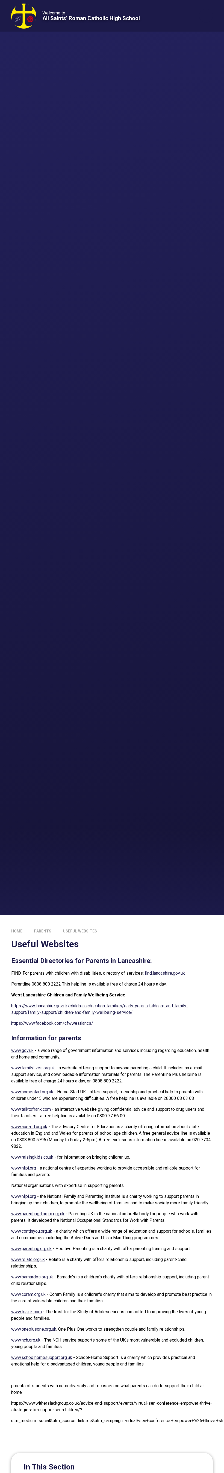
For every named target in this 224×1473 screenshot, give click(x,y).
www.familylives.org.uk (33, 1067)
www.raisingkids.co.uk (32, 1157)
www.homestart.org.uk (32, 1091)
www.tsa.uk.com (26, 1311)
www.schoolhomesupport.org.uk (41, 1357)
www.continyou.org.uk (31, 1231)
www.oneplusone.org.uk (33, 1329)
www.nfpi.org (23, 1168)
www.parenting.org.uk (31, 1248)
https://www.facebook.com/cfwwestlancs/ (52, 1023)
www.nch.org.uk (25, 1340)
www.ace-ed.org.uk (29, 1126)
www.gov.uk (22, 1050)
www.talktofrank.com (31, 1109)
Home (16, 931)
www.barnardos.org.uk (32, 1276)
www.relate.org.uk (28, 1259)
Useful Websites (80, 931)
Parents (42, 931)
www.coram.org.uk (28, 1294)
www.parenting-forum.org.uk (37, 1213)
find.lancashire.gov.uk (165, 973)
